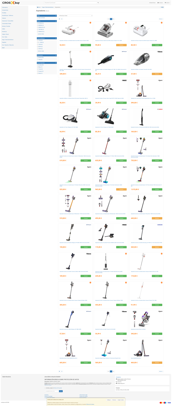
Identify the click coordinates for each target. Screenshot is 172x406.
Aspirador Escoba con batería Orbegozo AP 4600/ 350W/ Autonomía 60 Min (74, 242)
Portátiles (4, 12)
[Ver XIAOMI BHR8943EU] (146, 30)
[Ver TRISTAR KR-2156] (146, 59)
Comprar (86, 45)
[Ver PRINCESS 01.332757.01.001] (110, 88)
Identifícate (152, 2)
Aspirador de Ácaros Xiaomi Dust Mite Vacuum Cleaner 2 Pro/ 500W (108, 40)
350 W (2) (40, 48)
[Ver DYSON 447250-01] (146, 348)
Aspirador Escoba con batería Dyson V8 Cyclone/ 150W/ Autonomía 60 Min (145, 213)
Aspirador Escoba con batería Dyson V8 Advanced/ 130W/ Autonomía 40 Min (110, 213)
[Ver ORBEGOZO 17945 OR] (75, 319)
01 (111, 371)
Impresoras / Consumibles (7, 20)
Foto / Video (4, 37)
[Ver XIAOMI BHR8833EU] (110, 261)
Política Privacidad (48, 396)
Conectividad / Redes (6, 23)
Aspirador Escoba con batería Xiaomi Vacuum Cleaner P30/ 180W (144, 300)
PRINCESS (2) (41, 31)
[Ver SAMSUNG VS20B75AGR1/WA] (146, 232)
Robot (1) (40, 73)
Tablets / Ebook (5, 34)
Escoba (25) (41, 64)
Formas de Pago (83, 397)
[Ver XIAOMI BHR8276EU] (75, 30)
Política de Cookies (90, 404)
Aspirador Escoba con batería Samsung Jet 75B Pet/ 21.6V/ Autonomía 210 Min (146, 242)
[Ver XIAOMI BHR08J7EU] (146, 290)
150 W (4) (40, 40)
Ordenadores (5, 7)
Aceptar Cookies (121, 399)
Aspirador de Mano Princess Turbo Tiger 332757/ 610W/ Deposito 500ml (109, 98)
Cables (3, 28)
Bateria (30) (41, 57)
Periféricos (4, 31)
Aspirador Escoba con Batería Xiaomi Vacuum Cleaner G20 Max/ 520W (73, 300)
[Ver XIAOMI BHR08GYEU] (75, 59)
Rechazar (114, 399)
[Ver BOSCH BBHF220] (146, 117)
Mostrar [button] (160, 371)
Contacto (161, 2)
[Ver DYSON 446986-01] (75, 174)
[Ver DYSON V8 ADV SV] (110, 203)
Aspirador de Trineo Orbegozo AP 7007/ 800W (69, 127)
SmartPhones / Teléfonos (7, 15)
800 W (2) (40, 46)
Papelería (4, 42)
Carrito (167, 2)
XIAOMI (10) (41, 25)
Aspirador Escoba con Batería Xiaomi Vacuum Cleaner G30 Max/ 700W (109, 300)
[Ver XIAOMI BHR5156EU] (75, 88)
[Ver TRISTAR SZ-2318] (110, 319)
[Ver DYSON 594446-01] (110, 348)
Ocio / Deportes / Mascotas (8, 45)
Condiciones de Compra (50, 397)
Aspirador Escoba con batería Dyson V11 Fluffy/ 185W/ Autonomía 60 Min (109, 156)
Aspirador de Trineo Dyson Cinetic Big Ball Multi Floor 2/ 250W (143, 98)
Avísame (121, 45)
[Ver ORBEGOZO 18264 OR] (75, 232)
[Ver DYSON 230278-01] (146, 88)
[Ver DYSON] (110, 174)
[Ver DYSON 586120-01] (146, 319)
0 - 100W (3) (41, 42)
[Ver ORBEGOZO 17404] (110, 59)
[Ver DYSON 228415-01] (75, 348)
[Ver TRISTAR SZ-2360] (75, 261)
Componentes (5, 10)
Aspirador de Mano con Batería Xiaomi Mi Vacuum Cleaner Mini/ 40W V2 (74, 98)
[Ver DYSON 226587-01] (146, 203)
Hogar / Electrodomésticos (7, 39)
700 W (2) (40, 44)
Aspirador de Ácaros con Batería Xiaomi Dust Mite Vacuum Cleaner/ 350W (74, 40)
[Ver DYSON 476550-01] (110, 145)
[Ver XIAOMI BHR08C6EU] (110, 290)
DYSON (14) (41, 23)
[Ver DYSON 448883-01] (75, 145)
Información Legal (83, 394)
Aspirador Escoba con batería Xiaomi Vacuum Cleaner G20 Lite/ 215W (144, 271)
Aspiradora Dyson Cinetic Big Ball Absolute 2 (68, 358)
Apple (3, 47)
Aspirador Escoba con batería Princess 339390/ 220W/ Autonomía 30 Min (109, 242)
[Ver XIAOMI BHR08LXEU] (110, 30)
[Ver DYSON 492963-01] (146, 174)
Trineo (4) (40, 69)
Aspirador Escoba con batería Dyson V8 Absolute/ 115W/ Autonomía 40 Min (74, 213)
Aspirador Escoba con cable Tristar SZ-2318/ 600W (105, 329)
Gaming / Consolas (6, 26)
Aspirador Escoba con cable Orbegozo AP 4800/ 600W (70, 329)
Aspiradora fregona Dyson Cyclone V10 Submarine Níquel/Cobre (107, 358)
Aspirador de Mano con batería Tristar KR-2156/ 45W (141, 69)
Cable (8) (40, 59)
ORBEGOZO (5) (41, 27)
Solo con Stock (41, 17)
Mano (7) (40, 67)
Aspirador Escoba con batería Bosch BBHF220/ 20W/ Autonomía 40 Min (145, 127)
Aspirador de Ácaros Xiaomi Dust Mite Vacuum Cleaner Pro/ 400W (144, 40)
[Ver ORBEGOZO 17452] (110, 117)
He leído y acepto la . (54, 387)
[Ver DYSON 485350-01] (146, 145)
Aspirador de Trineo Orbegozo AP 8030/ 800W (104, 127)
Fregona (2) (40, 71)
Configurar (109, 399)
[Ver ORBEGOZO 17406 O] (75, 117)
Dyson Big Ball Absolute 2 (136, 358)
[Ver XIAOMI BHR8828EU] (75, 290)
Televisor (4, 18)
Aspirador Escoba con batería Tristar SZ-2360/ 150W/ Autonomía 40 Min (74, 271)
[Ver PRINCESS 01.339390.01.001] (110, 232)
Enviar (61, 391)
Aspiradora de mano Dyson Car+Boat (138, 329)
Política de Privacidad (48, 385)
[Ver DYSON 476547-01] (75, 203)
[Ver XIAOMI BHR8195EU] (146, 261)
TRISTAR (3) (41, 29)
